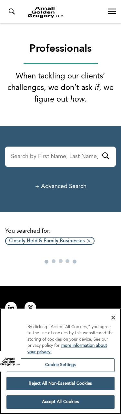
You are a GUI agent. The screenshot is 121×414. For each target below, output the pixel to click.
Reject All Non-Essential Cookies (60, 384)
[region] (60, 361)
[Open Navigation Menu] (112, 11)
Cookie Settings (60, 365)
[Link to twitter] (30, 307)
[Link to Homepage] (63, 12)
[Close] (113, 317)
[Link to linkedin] (11, 307)
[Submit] (105, 157)
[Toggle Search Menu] (11, 11)
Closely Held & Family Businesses (47, 241)
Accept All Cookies (60, 402)
